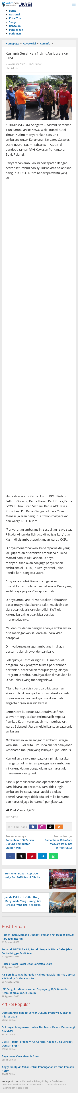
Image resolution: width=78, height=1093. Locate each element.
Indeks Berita (36, 1084)
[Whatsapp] (53, 856)
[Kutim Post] (17, 4)
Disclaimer (57, 1081)
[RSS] (59, 827)
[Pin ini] (31, 856)
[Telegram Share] (42, 856)
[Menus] (73, 4)
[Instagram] (42, 827)
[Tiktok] (50, 827)
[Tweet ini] (21, 856)
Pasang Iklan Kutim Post (15, 1087)
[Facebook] (33, 827)
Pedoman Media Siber (14, 1084)
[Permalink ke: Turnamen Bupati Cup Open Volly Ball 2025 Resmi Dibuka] (62, 878)
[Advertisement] (39, 337)
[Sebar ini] (10, 856)
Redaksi (26, 1081)
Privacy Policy (41, 1081)
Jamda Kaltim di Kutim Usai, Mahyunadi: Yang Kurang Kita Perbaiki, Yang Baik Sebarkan (23, 901)
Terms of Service (55, 1084)
